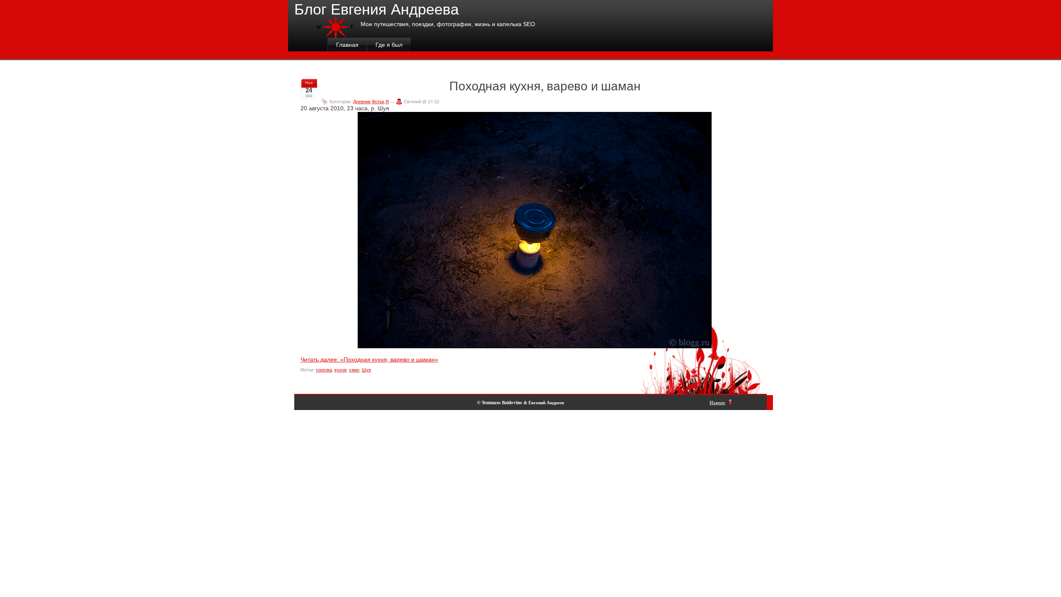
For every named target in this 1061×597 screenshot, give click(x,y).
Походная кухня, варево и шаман (544, 85)
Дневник (362, 101)
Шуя (366, 369)
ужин (354, 369)
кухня (340, 369)
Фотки (378, 101)
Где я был (388, 44)
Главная (347, 44)
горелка (324, 369)
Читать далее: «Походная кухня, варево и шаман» (369, 359)
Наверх (717, 402)
